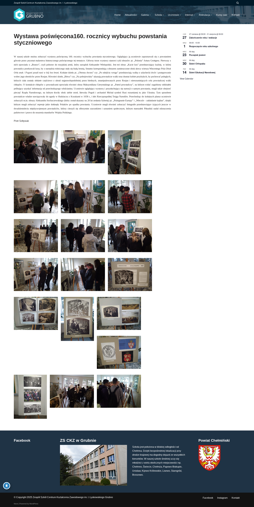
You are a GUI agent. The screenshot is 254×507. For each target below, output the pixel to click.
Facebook (208, 498)
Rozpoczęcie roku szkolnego (203, 46)
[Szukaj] (238, 3)
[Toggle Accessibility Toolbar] (6, 485)
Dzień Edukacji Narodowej (202, 72)
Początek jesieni (197, 54)
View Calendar (186, 78)
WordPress (33, 504)
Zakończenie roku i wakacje (203, 37)
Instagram (222, 498)
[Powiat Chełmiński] (209, 470)
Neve (16, 504)
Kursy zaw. (222, 15)
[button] (150, 15)
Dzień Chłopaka (197, 63)
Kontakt (236, 498)
